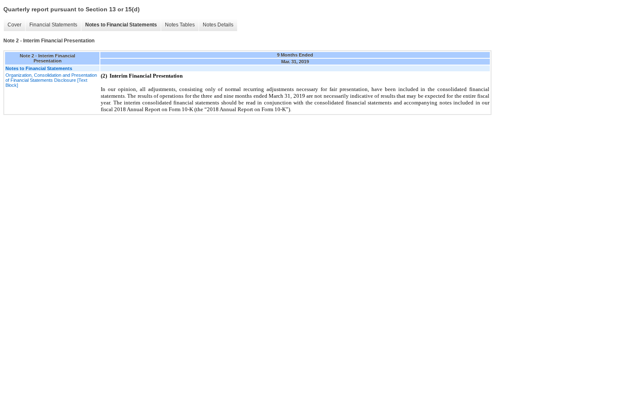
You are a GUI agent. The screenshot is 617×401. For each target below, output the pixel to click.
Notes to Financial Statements (121, 25)
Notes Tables (180, 25)
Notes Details (218, 25)
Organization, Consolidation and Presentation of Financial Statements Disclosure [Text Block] (51, 80)
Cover (14, 25)
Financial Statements (53, 25)
